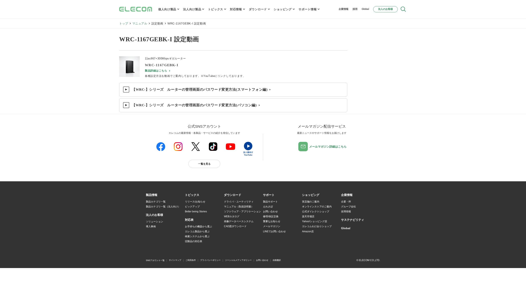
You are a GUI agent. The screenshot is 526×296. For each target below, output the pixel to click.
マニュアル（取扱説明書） (239, 206)
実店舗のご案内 (310, 201)
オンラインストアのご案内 (317, 206)
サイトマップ (175, 260)
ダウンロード (258, 9)
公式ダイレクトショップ (315, 211)
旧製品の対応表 (193, 241)
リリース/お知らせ (195, 201)
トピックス (215, 9)
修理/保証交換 (270, 216)
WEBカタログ (231, 216)
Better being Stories (196, 211)
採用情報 (346, 211)
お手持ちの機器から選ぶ (198, 226)
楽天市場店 (308, 216)
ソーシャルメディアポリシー (238, 260)
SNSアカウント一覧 (155, 260)
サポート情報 (308, 9)
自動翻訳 (277, 260)
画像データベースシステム (239, 221)
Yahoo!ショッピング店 (314, 221)
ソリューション (154, 221)
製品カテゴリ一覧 (156, 201)
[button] (192, 195)
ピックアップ (192, 206)
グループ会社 (348, 206)
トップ (123, 23)
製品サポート (270, 201)
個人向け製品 (167, 9)
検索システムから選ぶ (197, 236)
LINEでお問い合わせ (274, 231)
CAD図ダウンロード (235, 226)
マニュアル (139, 23)
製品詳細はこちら (156, 70)
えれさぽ (268, 206)
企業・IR (346, 201)
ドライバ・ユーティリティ (239, 201)
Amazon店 (308, 231)
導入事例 (151, 226)
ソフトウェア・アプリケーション (242, 211)
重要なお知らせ (271, 221)
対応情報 (236, 9)
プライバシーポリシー (210, 260)
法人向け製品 (192, 9)
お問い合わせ (270, 211)
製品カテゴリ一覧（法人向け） (163, 206)
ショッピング (283, 9)
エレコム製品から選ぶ (197, 231)
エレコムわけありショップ (317, 226)
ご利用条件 (191, 260)
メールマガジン (271, 226)
